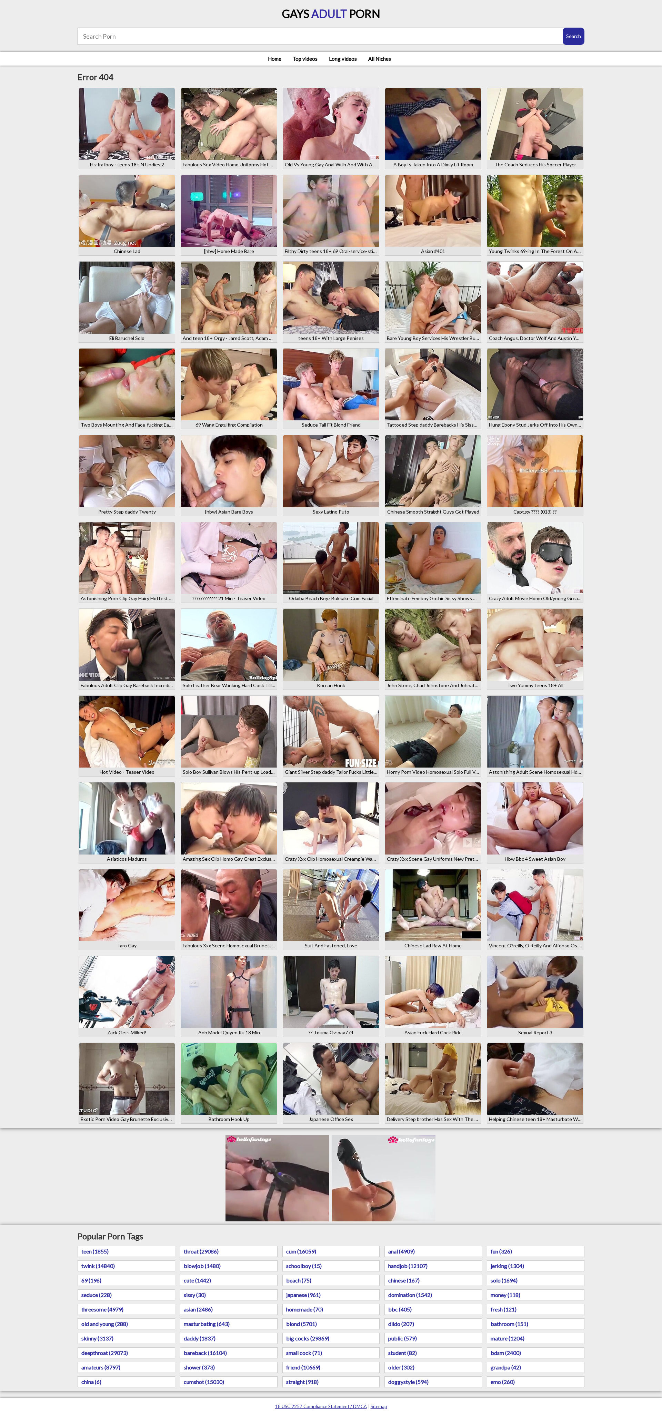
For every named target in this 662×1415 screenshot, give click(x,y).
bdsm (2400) (506, 1352)
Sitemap (379, 1406)
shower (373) (199, 1367)
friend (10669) (303, 1367)
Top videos (305, 59)
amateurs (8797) (100, 1367)
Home (274, 59)
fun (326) (501, 1251)
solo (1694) (504, 1280)
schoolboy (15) (304, 1265)
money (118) (505, 1294)
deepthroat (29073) (104, 1352)
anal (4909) (401, 1251)
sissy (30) (195, 1294)
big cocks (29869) (307, 1338)
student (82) (402, 1352)
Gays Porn (331, 13)
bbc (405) (400, 1309)
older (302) (401, 1367)
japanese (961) (303, 1294)
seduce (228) (96, 1294)
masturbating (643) (207, 1323)
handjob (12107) (408, 1265)
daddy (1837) (199, 1338)
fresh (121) (503, 1309)
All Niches (379, 59)
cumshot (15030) (204, 1381)
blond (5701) (301, 1323)
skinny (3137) (97, 1338)
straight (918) (302, 1381)
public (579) (402, 1338)
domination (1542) (410, 1294)
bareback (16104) (205, 1352)
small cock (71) (304, 1352)
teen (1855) (95, 1251)
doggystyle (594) (408, 1381)
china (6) (91, 1381)
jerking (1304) (507, 1265)
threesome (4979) (102, 1309)
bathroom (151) (509, 1323)
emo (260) (503, 1381)
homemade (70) (304, 1309)
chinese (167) (404, 1280)
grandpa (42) (506, 1367)
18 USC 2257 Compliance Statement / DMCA (321, 1406)
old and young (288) (104, 1323)
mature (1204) (507, 1338)
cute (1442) (197, 1280)
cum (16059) (301, 1251)
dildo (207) (401, 1323)
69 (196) (91, 1280)
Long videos (343, 59)
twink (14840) (98, 1265)
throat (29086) (201, 1251)
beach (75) (298, 1280)
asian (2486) (198, 1309)
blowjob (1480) (202, 1265)
